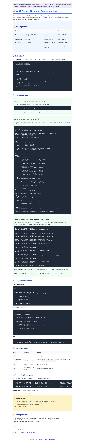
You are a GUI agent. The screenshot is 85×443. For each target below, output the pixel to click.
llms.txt (26, 6)
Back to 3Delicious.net (50, 439)
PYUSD (58, 17)
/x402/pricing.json (30, 432)
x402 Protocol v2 (40, 439)
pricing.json (33, 6)
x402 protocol (43, 17)
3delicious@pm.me (23, 112)
